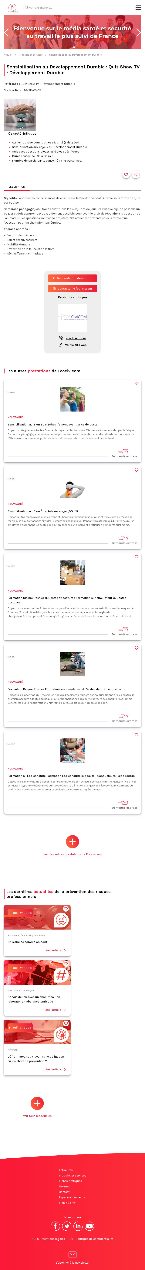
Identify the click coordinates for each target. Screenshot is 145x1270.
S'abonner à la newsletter (72, 1262)
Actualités (66, 1170)
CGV (70, 1239)
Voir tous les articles (37, 1116)
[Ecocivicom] (10, 393)
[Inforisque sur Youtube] (89, 1230)
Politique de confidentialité (94, 1239)
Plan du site (67, 1203)
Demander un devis (71, 278)
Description (16, 186)
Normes (64, 1186)
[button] (6, 32)
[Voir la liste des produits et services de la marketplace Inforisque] (72, 32)
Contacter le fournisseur (75, 288)
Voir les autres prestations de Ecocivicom (73, 854)
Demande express (124, 456)
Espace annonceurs (72, 1197)
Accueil (8, 54)
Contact (64, 1192)
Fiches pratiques (70, 1181)
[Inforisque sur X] (67, 1230)
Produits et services (31, 54)
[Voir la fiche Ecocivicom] (72, 334)
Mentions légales (53, 1239)
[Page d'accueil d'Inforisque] (13, 9)
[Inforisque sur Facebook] (55, 1230)
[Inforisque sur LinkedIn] (78, 1230)
